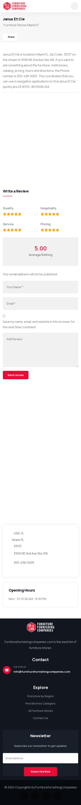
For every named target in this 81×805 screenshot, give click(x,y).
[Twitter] (23, 796)
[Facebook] (35, 796)
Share (11, 37)
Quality (8, 208)
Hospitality (48, 208)
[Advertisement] (40, 136)
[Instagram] (46, 796)
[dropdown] (74, 6)
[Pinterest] (57, 796)
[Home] (15, 6)
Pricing (45, 224)
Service (8, 224)
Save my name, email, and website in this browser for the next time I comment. (39, 324)
